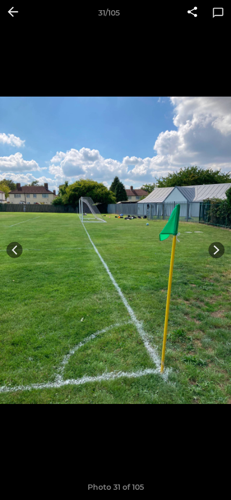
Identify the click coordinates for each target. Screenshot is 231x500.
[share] (192, 12)
